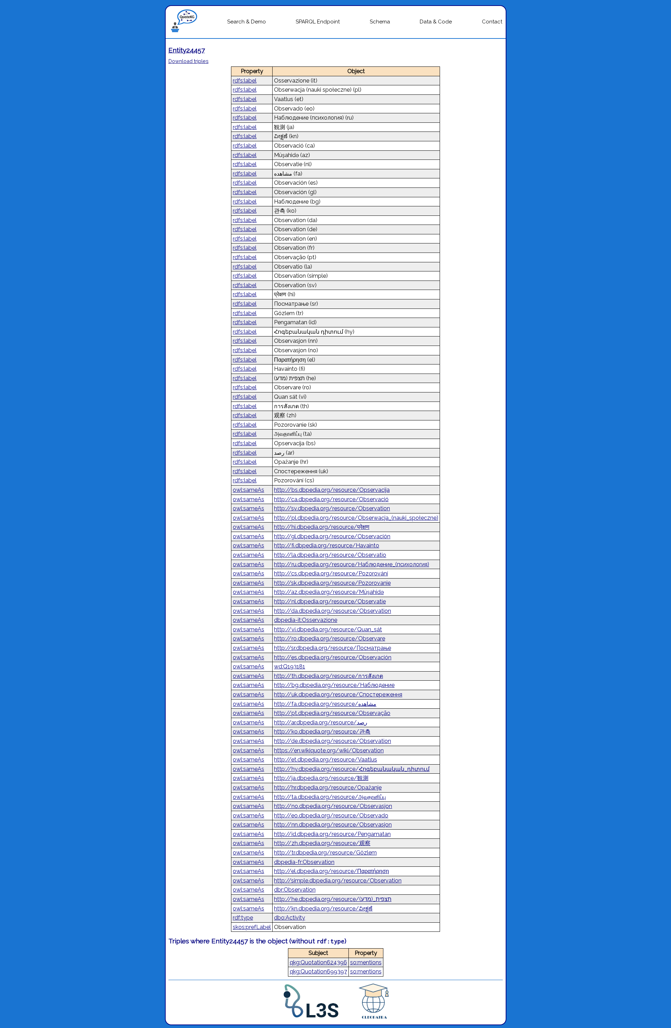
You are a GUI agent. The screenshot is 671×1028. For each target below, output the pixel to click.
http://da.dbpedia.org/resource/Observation (332, 611)
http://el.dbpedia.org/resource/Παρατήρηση (331, 871)
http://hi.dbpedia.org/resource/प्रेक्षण (321, 527)
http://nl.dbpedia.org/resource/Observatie (330, 601)
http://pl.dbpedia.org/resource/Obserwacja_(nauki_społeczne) (356, 518)
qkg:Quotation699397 (318, 971)
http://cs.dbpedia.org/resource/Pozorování (331, 573)
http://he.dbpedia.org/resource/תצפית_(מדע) (332, 899)
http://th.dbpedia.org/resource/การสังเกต (328, 676)
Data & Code (436, 22)
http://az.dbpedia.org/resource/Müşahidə (329, 592)
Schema (380, 22)
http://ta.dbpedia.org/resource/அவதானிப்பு (330, 797)
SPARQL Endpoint (318, 22)
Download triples (188, 61)
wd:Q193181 (289, 666)
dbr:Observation (295, 889)
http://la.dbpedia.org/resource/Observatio (330, 555)
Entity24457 (186, 50)
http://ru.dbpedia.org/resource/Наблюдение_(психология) (351, 564)
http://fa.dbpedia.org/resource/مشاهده (325, 704)
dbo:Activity (289, 917)
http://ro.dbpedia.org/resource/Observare (329, 638)
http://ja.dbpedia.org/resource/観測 (321, 778)
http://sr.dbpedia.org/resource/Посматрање (332, 648)
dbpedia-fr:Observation (304, 862)
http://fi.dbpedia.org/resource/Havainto (326, 545)
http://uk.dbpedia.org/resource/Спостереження (338, 694)
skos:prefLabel (252, 927)
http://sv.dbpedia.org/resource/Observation (332, 508)
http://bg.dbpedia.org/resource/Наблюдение (334, 685)
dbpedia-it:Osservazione (305, 620)
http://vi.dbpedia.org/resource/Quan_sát (328, 629)
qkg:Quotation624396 (318, 962)
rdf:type (243, 917)
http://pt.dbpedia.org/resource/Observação (332, 713)
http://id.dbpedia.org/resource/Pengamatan (332, 834)
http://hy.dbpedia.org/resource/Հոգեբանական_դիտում (352, 769)
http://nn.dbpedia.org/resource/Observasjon (333, 824)
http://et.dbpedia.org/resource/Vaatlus (325, 759)
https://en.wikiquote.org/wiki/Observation (329, 750)
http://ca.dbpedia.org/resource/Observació (331, 499)
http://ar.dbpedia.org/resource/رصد (320, 722)
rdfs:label (245, 80)
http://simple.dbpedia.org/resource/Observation (338, 880)
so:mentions (366, 962)
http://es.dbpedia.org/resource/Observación (332, 657)
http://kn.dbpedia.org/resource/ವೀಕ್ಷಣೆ (323, 908)
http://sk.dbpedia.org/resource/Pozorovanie (332, 583)
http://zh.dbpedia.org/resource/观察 (322, 843)
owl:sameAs (248, 490)
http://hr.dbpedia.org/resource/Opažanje (328, 787)
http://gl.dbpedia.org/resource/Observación (332, 536)
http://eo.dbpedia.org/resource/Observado (331, 815)
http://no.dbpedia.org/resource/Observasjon (333, 806)
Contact (492, 22)
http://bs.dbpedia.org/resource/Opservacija (332, 490)
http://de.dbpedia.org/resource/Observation (332, 741)
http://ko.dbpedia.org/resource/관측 (322, 731)
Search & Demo (246, 22)
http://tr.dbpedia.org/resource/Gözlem (325, 852)
